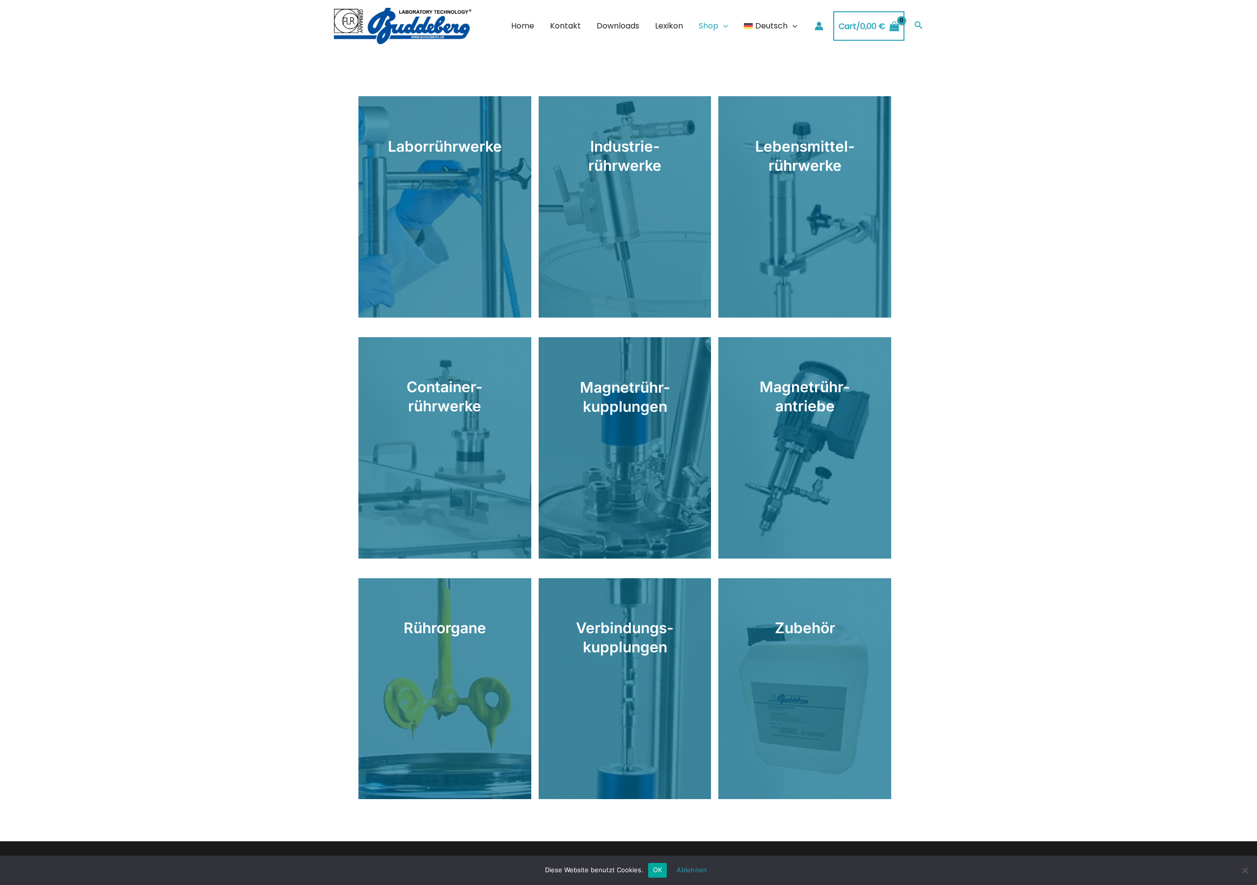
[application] (723, 26)
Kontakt (565, 25)
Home (522, 25)
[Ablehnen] (1245, 870)
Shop (708, 25)
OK (657, 870)
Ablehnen (692, 870)
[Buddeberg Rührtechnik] (402, 25)
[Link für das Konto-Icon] (819, 26)
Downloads (618, 25)
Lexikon (669, 25)
